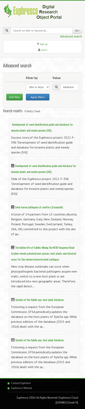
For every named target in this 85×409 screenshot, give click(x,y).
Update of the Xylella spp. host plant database (39, 300)
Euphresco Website (21, 388)
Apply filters (37, 97)
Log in (44, 49)
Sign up (44, 44)
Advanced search (71, 36)
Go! (77, 30)
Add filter (14, 97)
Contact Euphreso (21, 383)
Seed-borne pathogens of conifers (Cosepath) (39, 207)
